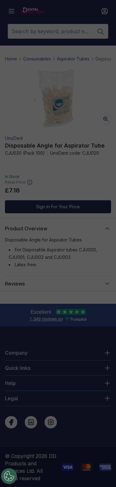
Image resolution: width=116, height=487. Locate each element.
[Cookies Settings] (9, 476)
